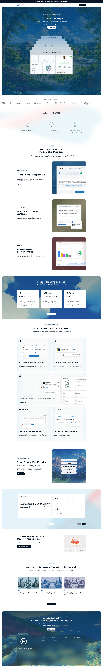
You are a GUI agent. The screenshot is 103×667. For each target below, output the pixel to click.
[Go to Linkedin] (20, 653)
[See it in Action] (22, 185)
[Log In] (76, 4)
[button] (36, 4)
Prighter (71, 550)
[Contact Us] (21, 474)
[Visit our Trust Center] (24, 546)
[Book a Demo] (82, 5)
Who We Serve (47, 4)
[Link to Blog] (28, 587)
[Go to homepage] (23, 641)
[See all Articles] (51, 604)
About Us (59, 4)
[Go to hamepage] (21, 5)
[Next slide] (84, 524)
